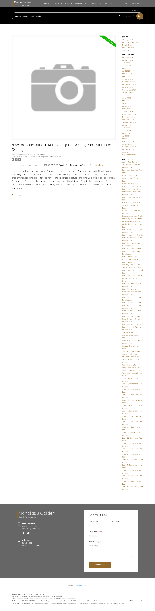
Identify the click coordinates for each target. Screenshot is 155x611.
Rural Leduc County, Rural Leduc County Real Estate (132, 278)
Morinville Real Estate (131, 221)
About (107, 3)
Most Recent (127, 57)
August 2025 (127, 92)
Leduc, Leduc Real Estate (132, 216)
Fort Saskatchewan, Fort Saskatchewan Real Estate (132, 205)
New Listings (127, 45)
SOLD (142, 10)
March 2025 (127, 106)
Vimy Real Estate (129, 365)
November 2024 (128, 117)
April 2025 (126, 103)
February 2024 (128, 141)
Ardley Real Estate (129, 162)
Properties (56, 3)
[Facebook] (24, 534)
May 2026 (126, 68)
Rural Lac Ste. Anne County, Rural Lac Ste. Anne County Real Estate (132, 265)
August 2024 (127, 125)
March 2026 (127, 74)
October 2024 (128, 120)
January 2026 (127, 79)
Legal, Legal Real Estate (132, 219)
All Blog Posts (127, 39)
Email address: (95, 532)
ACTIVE (134, 10)
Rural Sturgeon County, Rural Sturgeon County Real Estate (40, 157)
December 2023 (129, 147)
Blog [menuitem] (87, 3)
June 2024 (126, 130)
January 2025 (127, 111)
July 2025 (126, 95)
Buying (68, 3)
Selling (78, 3)
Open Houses (128, 47)
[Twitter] (29, 534)
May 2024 (126, 133)
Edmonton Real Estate (131, 189)
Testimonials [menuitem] (97, 3)
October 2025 (128, 87)
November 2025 (129, 84)
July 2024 (126, 128)
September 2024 (129, 122)
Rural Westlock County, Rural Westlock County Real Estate (131, 327)
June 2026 (126, 65)
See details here (98, 165)
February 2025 (128, 109)
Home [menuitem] (46, 3)
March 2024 (127, 138)
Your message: (95, 542)
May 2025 (126, 101)
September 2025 (129, 90)
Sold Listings (127, 50)
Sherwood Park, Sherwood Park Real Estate (130, 335)
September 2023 (129, 155)
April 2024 (126, 136)
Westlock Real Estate (131, 370)
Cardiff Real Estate (130, 175)
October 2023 (128, 152)
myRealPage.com (81, 585)
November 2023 (128, 149)
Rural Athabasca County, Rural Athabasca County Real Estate (132, 238)
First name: (93, 521)
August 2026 (127, 60)
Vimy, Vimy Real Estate (131, 367)
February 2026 (128, 76)
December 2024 (129, 114)
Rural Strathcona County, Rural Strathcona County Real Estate (132, 305)
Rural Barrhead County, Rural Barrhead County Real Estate (131, 251)
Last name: (116, 521)
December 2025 (129, 82)
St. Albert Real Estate (130, 357)
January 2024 (127, 144)
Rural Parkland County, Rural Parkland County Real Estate (131, 292)
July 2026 (126, 63)
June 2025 (126, 98)
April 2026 (126, 71)
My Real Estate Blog (130, 42)
